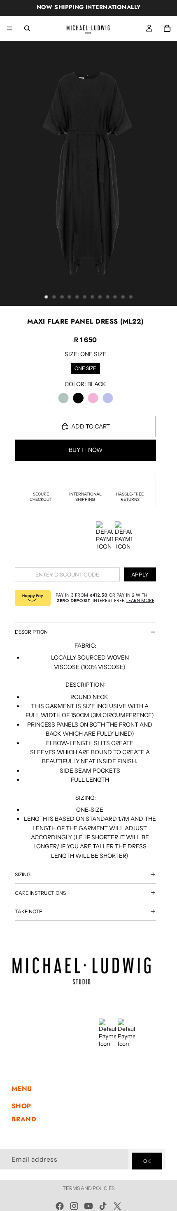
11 (123, 297)
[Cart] (167, 28)
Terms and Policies (88, 1188)
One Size (85, 367)
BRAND (24, 1118)
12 (130, 297)
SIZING (22, 874)
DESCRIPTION (31, 632)
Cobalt (107, 398)
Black (78, 398)
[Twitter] (117, 1206)
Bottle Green (63, 398)
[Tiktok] (103, 1206)
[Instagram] (74, 1206)
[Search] (27, 28)
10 (115, 297)
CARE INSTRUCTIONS (40, 893)
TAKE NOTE (28, 911)
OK (147, 1161)
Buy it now (85, 450)
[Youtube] (88, 1206)
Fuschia (93, 398)
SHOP (21, 1106)
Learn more (140, 600)
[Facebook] (60, 1206)
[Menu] (9, 28)
